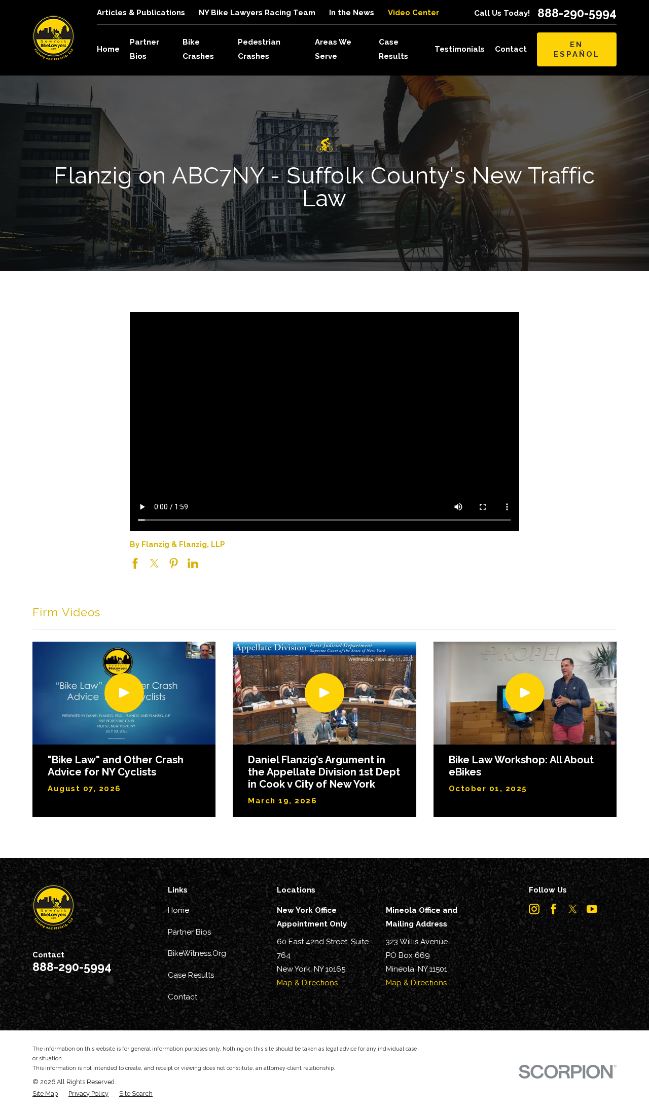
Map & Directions (307, 982)
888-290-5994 (577, 13)
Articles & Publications (141, 12)
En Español (577, 49)
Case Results (191, 975)
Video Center (413, 12)
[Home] (53, 38)
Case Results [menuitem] (393, 49)
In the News (351, 12)
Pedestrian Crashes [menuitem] (259, 49)
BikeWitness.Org (197, 953)
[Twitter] (572, 909)
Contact (182, 996)
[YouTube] (592, 909)
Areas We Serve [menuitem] (333, 49)
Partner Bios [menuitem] (144, 49)
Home (178, 910)
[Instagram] (534, 909)
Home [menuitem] (108, 49)
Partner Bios (189, 932)
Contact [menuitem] (511, 49)
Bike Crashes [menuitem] (198, 49)
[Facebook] (553, 909)
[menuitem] (45, 1094)
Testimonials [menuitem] (460, 49)
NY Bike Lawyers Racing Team (257, 12)
